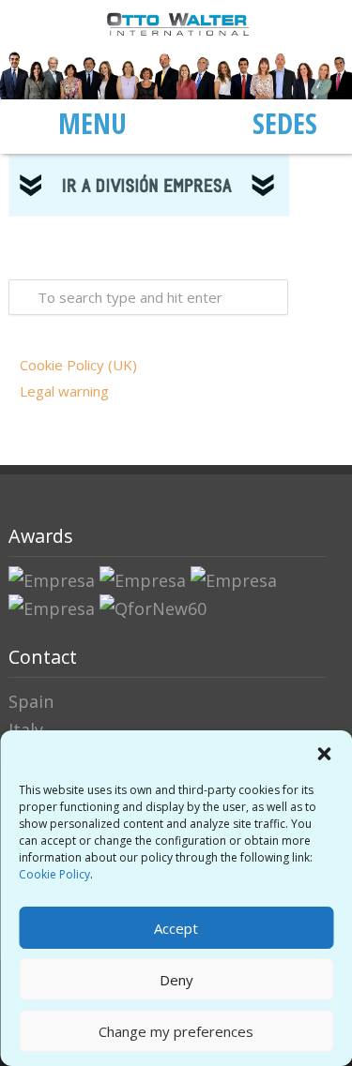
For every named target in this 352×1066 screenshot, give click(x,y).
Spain (31, 701)
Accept (176, 928)
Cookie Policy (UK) (78, 364)
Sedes (285, 122)
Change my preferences (176, 1031)
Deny (176, 979)
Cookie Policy (54, 874)
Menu (92, 122)
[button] (323, 753)
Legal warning (64, 391)
